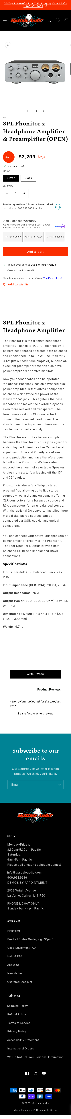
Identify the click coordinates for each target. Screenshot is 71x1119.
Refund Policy (16, 1014)
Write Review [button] (35, 674)
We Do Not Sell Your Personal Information (35, 1057)
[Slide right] (44, 111)
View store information (22, 270)
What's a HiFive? (52, 278)
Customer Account (19, 982)
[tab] (49, 690)
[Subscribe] (59, 784)
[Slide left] (27, 111)
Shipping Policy (17, 1006)
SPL (5, 118)
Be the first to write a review (35, 713)
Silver (11, 178)
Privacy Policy (16, 1031)
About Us (13, 964)
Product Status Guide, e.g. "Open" (30, 939)
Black (28, 178)
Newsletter (14, 973)
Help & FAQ (14, 956)
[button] (5, 20)
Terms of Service (18, 1023)
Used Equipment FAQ (21, 947)
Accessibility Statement (23, 1040)
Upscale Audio (40, 1103)
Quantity (8, 185)
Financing (13, 930)
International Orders (20, 1048)
